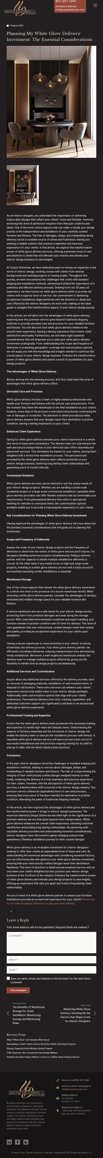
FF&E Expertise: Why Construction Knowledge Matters (32, 1052)
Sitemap (48, 1152)
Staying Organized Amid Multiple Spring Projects (29, 1048)
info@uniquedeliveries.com (74, 1089)
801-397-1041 (82, 1080)
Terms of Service (34, 1152)
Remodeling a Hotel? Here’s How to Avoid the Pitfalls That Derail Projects (41, 1044)
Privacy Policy (18, 1152)
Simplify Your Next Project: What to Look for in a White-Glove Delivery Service (43, 1057)
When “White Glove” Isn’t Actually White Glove (28, 1040)
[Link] (27, 1089)
